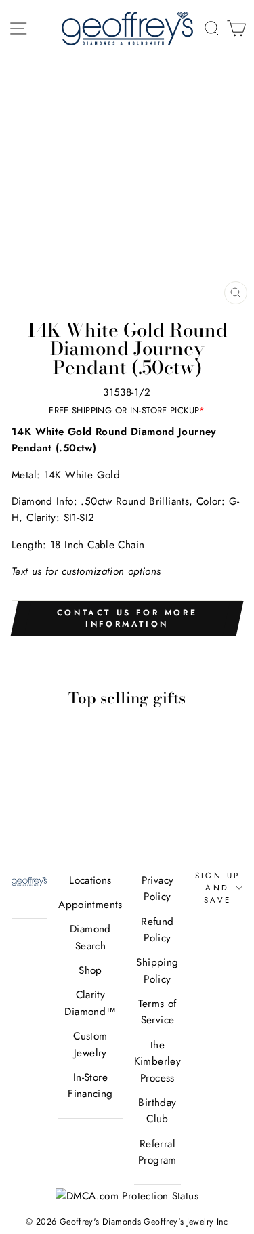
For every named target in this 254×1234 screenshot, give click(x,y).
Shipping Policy (157, 970)
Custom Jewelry (90, 1044)
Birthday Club (157, 1110)
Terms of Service (157, 1011)
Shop (90, 970)
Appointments (90, 904)
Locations (90, 880)
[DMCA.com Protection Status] (127, 1196)
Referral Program (157, 1152)
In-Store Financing (90, 1085)
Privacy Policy (158, 888)
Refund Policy (157, 929)
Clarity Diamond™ (90, 1003)
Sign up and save (217, 888)
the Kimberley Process (157, 1061)
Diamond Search (90, 937)
